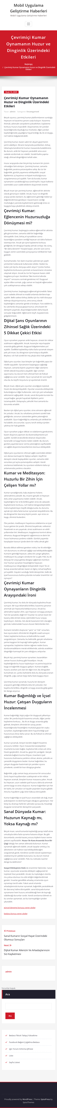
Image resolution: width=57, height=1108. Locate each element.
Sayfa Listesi (14, 1062)
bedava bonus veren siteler (15, 913)
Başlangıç (29, 64)
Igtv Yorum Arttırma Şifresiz (21, 1049)
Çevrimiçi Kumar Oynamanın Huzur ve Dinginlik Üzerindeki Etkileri (29, 68)
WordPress (27, 1099)
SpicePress (45, 1099)
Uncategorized (32, 111)
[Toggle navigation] (28, 24)
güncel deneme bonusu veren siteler (20, 907)
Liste (11, 1055)
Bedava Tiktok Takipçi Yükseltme (23, 1035)
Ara (7, 994)
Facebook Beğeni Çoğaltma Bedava (24, 1042)
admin (12, 111)
